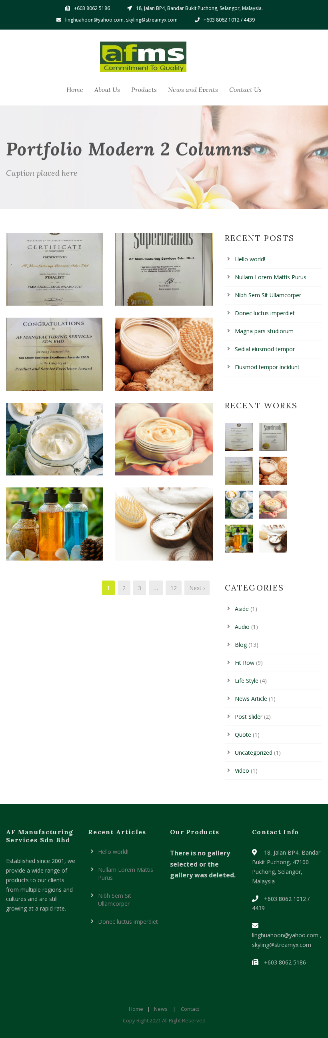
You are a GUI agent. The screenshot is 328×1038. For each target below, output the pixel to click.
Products (144, 89)
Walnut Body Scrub (164, 359)
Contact (190, 1008)
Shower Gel (54, 528)
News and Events (193, 89)
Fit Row (244, 662)
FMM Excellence (54, 273)
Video (242, 770)
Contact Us (245, 89)
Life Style (246, 680)
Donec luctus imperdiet (265, 313)
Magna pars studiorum (264, 331)
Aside (242, 608)
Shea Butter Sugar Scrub (54, 443)
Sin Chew (54, 359)
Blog (241, 644)
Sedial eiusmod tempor (265, 349)
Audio (242, 626)
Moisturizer (164, 443)
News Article (251, 698)
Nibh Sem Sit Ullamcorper (268, 295)
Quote (243, 734)
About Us (107, 89)
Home (74, 89)
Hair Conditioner (164, 528)
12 (173, 588)
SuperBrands (164, 273)
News (161, 1008)
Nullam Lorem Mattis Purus (270, 277)
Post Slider (248, 716)
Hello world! (250, 259)
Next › (197, 588)
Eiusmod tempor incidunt (267, 367)
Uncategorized (253, 752)
